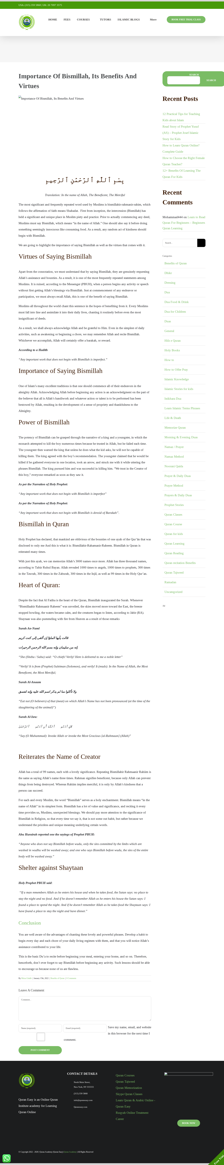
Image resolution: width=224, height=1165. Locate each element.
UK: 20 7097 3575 (52, 5)
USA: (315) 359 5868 (30, 5)
